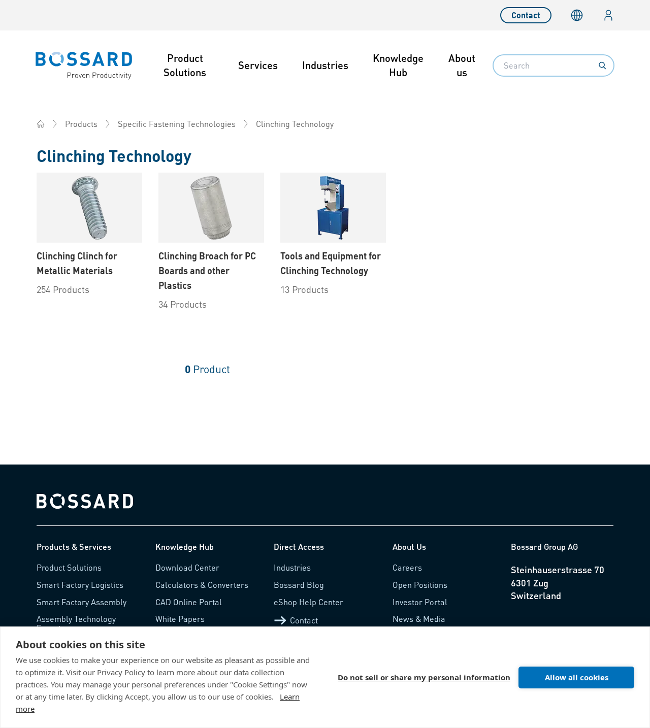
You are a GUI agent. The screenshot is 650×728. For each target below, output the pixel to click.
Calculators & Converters (201, 584)
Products (81, 123)
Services (258, 65)
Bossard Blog (299, 584)
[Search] (602, 65)
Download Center (187, 567)
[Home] (41, 124)
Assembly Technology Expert (76, 623)
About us (461, 65)
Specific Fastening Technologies (177, 123)
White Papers (180, 618)
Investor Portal (420, 602)
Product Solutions (185, 65)
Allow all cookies (576, 677)
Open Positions (420, 584)
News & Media (419, 618)
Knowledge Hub (398, 65)
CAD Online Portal (188, 602)
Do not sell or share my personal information (424, 677)
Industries (325, 65)
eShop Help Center (308, 602)
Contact (525, 15)
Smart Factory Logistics (80, 584)
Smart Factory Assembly (81, 602)
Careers (407, 567)
